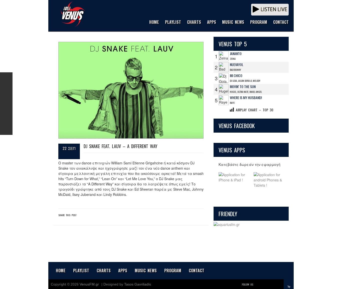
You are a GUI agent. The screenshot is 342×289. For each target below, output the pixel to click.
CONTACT (281, 22)
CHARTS (194, 22)
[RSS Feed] (6, 116)
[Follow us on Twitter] (6, 91)
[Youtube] (278, 284)
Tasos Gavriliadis (137, 284)
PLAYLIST (173, 22)
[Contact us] (6, 128)
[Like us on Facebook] (6, 78)
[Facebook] (264, 284)
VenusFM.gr (89, 284)
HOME (154, 22)
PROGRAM (258, 22)
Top (288, 286)
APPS (211, 22)
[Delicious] (271, 284)
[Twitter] (257, 284)
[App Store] (234, 180)
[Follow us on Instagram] (6, 103)
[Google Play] (269, 180)
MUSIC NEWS (233, 22)
